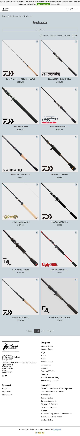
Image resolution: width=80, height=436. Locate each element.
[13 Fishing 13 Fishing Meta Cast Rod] (20, 248)
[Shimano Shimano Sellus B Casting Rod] (20, 153)
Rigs (43, 352)
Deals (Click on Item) (50, 377)
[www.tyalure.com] (5, 9)
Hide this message (43, 4)
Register (5, 388)
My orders (6, 391)
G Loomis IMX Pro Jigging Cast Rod (59, 79)
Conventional (18, 16)
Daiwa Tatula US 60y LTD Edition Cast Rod (20, 79)
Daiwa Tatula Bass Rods (20, 317)
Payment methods (48, 401)
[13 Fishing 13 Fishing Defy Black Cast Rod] (59, 296)
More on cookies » (56, 4)
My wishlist (7, 395)
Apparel (44, 368)
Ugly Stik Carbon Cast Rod (59, 270)
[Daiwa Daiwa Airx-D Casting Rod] (59, 153)
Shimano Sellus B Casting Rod (20, 174)
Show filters (40, 30)
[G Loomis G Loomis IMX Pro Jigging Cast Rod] (59, 58)
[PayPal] (39, 433)
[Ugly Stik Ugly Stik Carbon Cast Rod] (59, 248)
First (37, 331)
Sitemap (44, 410)
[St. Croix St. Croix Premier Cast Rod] (20, 201)
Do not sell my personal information (56, 413)
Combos (44, 374)
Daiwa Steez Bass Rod (20, 126)
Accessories (46, 365)
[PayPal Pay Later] (43, 433)
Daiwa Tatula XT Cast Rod (59, 222)
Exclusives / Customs (50, 380)
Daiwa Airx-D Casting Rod (59, 174)
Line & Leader (47, 362)
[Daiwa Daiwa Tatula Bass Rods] (20, 296)
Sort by (53, 36)
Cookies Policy (47, 420)
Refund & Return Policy (51, 417)
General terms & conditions (52, 391)
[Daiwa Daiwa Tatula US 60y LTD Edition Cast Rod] (20, 58)
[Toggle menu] (76, 9)
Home (4, 16)
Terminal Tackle (48, 371)
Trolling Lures (47, 346)
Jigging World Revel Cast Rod (59, 126)
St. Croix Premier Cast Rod (20, 222)
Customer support (48, 407)
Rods (10, 16)
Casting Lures (47, 349)
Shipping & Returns (49, 404)
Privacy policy (47, 398)
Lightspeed (57, 430)
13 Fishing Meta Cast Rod (20, 270)
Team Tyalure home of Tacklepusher (56, 388)
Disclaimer (45, 395)
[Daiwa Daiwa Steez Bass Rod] (20, 105)
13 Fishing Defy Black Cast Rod (59, 317)
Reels (43, 355)
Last (43, 331)
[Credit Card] (36, 433)
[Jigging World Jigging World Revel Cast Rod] (59, 105)
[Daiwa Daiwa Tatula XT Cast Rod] (59, 201)
